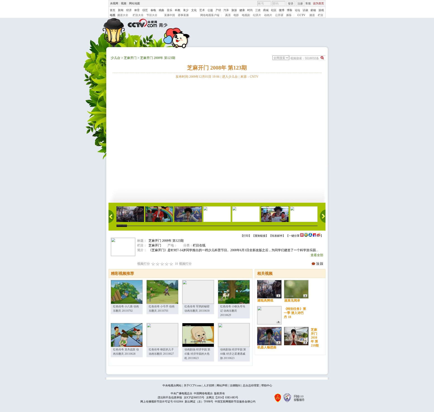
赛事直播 (183, 15)
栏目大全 (138, 15)
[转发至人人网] (310, 235)
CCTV (301, 15)
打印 (246, 235)
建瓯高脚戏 (265, 300)
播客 (289, 15)
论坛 (297, 10)
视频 (123, 3)
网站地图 (134, 3)
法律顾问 (235, 385)
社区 (273, 10)
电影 (236, 15)
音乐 (169, 10)
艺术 (202, 10)
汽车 (226, 10)
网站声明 (222, 385)
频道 (312, 15)
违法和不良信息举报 (170, 397)
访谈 (305, 10)
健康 (242, 10)
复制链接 (260, 235)
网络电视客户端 (209, 15)
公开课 (279, 15)
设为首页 (318, 3)
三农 (258, 10)
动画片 (268, 15)
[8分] (167, 263)
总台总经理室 (251, 385)
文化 (194, 10)
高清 (228, 15)
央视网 (114, 3)
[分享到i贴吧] (314, 235)
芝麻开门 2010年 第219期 (315, 337)
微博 (281, 10)
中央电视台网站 (172, 385)
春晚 (153, 10)
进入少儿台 (230, 76)
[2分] (153, 263)
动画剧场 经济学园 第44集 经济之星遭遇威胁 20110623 (233, 354)
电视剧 (246, 15)
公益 (210, 10)
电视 (112, 15)
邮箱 (313, 10)
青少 (186, 10)
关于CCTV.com (192, 385)
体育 (137, 10)
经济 (129, 10)
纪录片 (257, 15)
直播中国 (169, 15)
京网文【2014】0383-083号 (222, 397)
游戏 (321, 10)
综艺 (145, 10)
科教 (177, 10)
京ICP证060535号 (194, 397)
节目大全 (151, 15)
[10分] (171, 263)
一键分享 (294, 235)
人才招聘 (208, 385)
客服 (308, 3)
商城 (266, 10)
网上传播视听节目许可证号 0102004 (161, 401)
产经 (218, 10)
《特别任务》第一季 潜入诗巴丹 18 (295, 313)
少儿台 (115, 58)
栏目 (320, 15)
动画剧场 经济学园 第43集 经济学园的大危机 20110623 (197, 354)
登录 (290, 3)
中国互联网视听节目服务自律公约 (235, 401)
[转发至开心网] (302, 235)
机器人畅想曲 (266, 347)
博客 (289, 10)
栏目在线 (199, 245)
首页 (112, 10)
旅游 (234, 10)
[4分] (158, 263)
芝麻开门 (130, 58)
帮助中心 (266, 385)
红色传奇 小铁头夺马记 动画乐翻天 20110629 (232, 311)
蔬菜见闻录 (292, 300)
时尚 (250, 10)
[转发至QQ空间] (306, 235)
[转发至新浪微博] (319, 235)
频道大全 (122, 15)
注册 (300, 3)
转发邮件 (277, 235)
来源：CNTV (249, 76)
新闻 (120, 10)
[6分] (162, 263)
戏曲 (161, 10)
